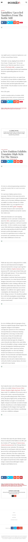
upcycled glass (16, 108)
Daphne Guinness (16, 269)
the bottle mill (9, 108)
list (16, 485)
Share (5, 22)
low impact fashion (22, 485)
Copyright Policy (14, 519)
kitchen (12, 108)
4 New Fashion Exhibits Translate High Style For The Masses (13, 154)
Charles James (16, 483)
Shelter (3, 10)
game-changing (17, 206)
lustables (16, 108)
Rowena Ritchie (13, 159)
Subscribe (14, 517)
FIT (9, 484)
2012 (8, 221)
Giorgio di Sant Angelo (16, 484)
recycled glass (22, 108)
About (14, 512)
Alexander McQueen (8, 483)
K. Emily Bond (13, 20)
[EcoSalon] (14, 2)
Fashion (6, 484)
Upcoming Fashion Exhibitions (15, 486)
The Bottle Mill (10, 67)
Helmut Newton (11, 485)
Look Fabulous (4, 149)
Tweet (11, 22)
